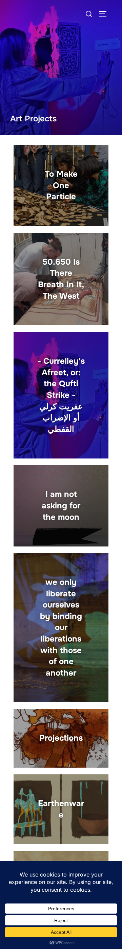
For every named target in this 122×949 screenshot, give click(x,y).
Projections (61, 738)
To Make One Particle (61, 185)
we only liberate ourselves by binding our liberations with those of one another (61, 627)
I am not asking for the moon (61, 505)
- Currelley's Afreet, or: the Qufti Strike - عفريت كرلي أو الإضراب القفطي (61, 395)
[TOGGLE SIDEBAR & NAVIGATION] (105, 13)
